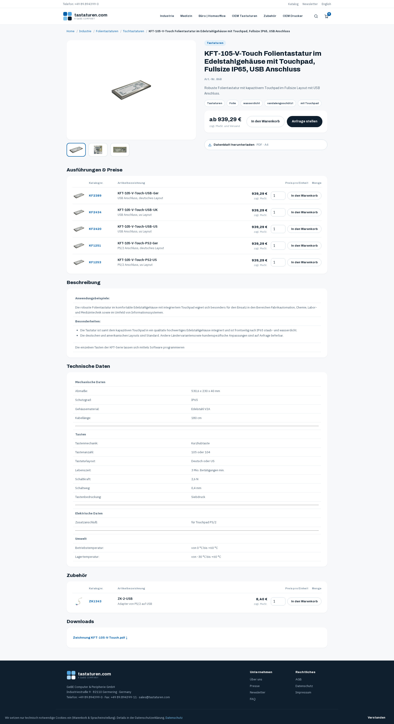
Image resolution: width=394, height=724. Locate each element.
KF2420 (95, 229)
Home (71, 31)
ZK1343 (95, 601)
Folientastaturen (107, 31)
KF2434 (95, 212)
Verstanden (376, 717)
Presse (255, 686)
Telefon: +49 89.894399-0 (81, 4)
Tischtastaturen (133, 31)
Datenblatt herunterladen (241, 144)
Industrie (167, 16)
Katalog (293, 4)
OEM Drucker (293, 16)
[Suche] (316, 16)
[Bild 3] (120, 150)
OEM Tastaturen (244, 16)
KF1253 (95, 262)
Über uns (256, 679)
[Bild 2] (98, 150)
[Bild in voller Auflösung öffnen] (131, 90)
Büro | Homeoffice (212, 16)
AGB (299, 679)
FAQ (253, 699)
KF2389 (95, 195)
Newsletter (310, 4)
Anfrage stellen (304, 121)
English (326, 4)
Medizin (186, 16)
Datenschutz (304, 686)
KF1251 (95, 245)
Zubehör (270, 16)
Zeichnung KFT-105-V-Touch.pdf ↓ (100, 637)
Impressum (303, 692)
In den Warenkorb (265, 121)
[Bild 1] (76, 150)
